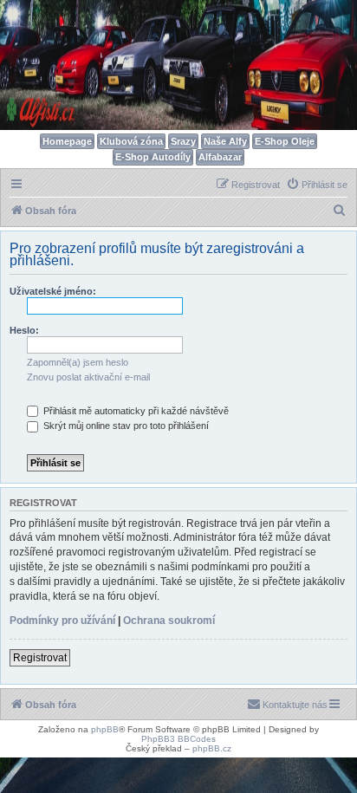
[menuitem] (316, 184)
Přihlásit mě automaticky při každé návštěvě (135, 411)
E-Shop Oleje (285, 141)
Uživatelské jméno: (53, 291)
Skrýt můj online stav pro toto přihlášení (125, 425)
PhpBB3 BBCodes (178, 739)
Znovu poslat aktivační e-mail (88, 377)
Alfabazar (220, 157)
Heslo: (24, 330)
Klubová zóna (131, 141)
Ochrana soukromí (169, 620)
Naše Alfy (225, 141)
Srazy (183, 141)
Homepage (67, 141)
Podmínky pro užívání (62, 620)
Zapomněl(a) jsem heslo (77, 362)
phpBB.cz (211, 748)
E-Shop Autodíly (153, 157)
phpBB (105, 729)
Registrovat (40, 658)
